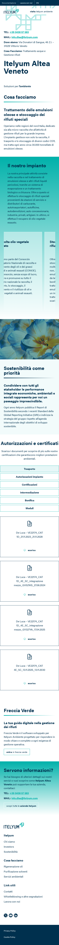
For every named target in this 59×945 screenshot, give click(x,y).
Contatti (8, 891)
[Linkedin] (16, 915)
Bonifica (29, 500)
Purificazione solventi (15, 871)
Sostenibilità (10, 851)
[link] (41, 11)
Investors (9, 846)
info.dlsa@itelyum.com (24, 37)
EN (37, 2)
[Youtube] (11, 915)
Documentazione (9, 2)
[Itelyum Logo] (11, 11)
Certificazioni (29, 484)
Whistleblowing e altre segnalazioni (23, 896)
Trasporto (29, 469)
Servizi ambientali (13, 876)
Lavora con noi (26, 2)
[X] (6, 915)
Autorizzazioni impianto (29, 476)
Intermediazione (29, 492)
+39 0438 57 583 (19, 32)
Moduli (30, 508)
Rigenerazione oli (13, 866)
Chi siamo (9, 841)
